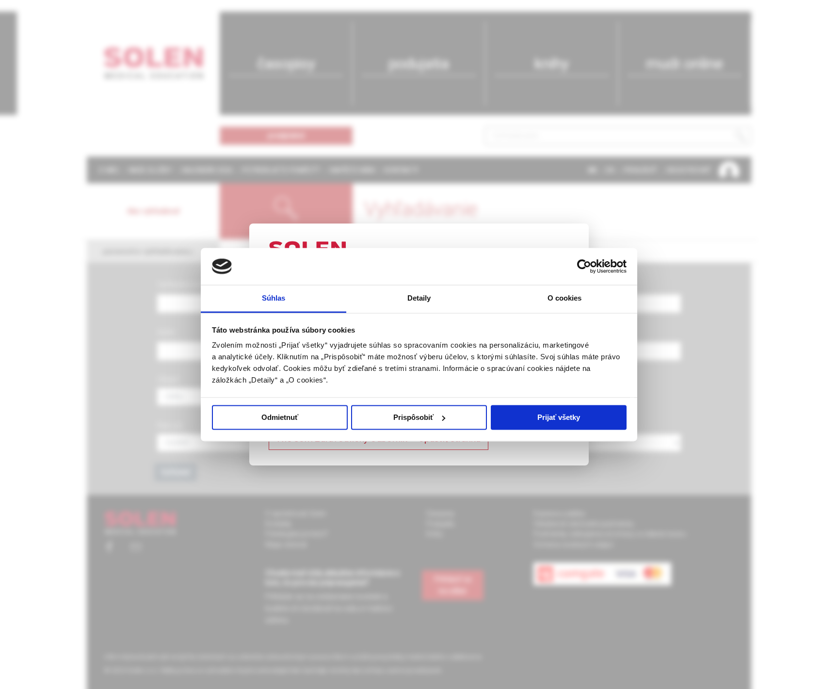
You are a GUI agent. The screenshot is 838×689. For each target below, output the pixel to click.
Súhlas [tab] (274, 298)
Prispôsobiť (413, 417)
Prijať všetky (558, 417)
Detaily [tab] (419, 298)
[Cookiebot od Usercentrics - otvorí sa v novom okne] (584, 266)
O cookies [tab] (565, 298)
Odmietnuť (279, 417)
